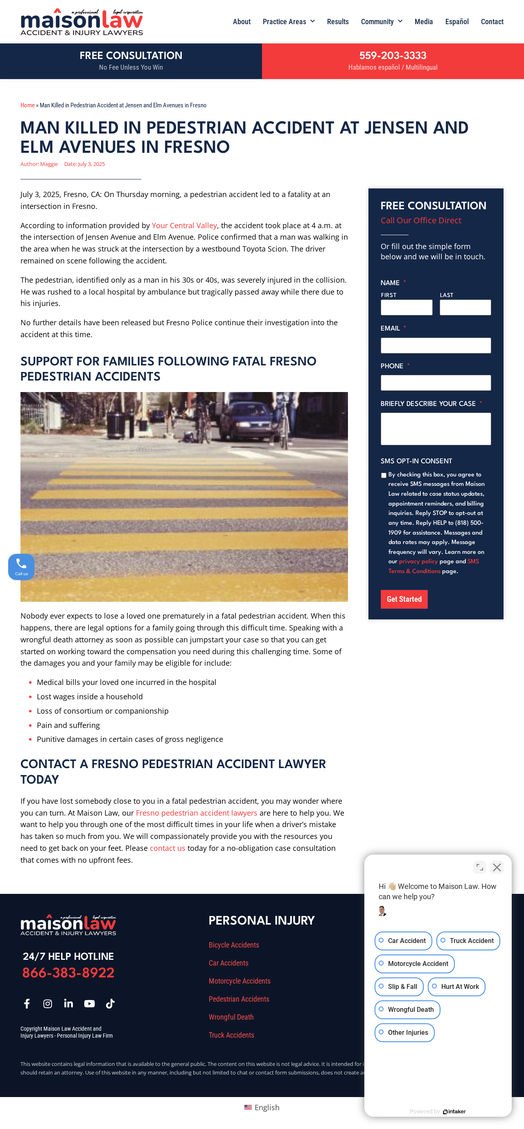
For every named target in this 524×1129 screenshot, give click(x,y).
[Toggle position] (479, 867)
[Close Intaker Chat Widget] (497, 867)
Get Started (404, 599)
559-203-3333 (393, 56)
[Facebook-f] (27, 1004)
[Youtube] (89, 1004)
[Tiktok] (110, 1004)
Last (447, 295)
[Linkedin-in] (68, 1004)
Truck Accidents (231, 1035)
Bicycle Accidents (234, 945)
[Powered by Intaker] (454, 1111)
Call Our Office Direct (421, 220)
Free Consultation (131, 56)
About (242, 21)
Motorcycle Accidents (240, 981)
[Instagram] (47, 1004)
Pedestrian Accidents (239, 999)
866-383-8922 (68, 974)
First (388, 295)
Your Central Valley (184, 225)
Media (424, 21)
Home (27, 105)
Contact (492, 21)
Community (377, 21)
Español (457, 21)
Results (338, 21)
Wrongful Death (231, 1017)
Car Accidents (228, 963)
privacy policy (418, 561)
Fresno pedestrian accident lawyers (196, 813)
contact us (167, 848)
